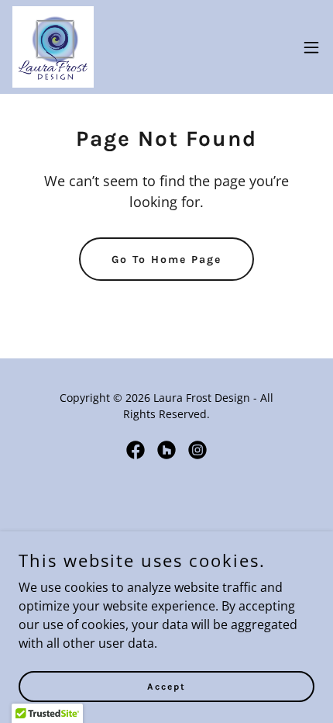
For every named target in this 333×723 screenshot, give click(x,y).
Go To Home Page (166, 259)
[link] (53, 47)
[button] (311, 47)
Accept (166, 685)
